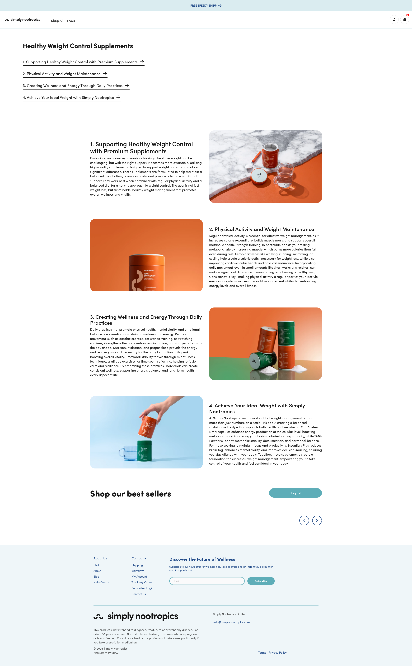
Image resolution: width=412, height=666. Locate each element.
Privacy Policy (278, 652)
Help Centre (101, 582)
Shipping (137, 565)
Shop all (295, 493)
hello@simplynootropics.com (231, 622)
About (97, 571)
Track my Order (141, 582)
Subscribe (261, 581)
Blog (96, 576)
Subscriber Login (142, 588)
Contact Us (138, 594)
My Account (139, 576)
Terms (262, 652)
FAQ (96, 565)
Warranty (137, 571)
